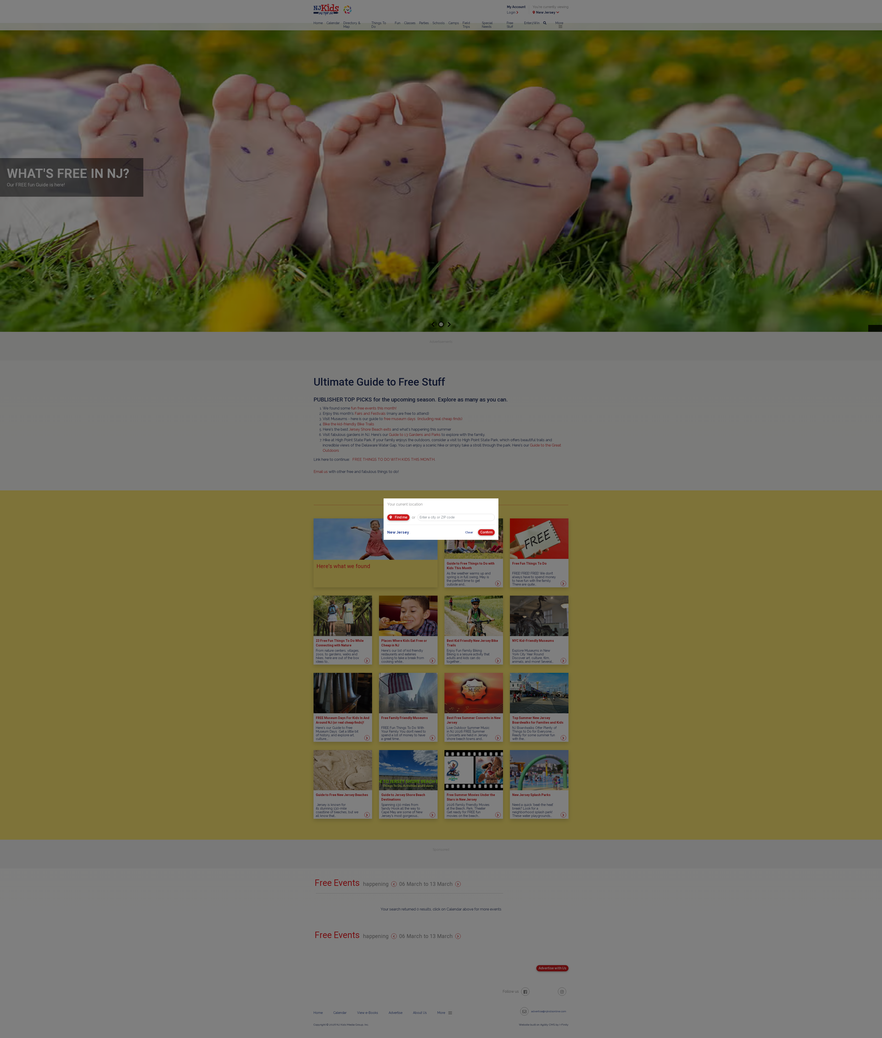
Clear (469, 532)
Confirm (486, 532)
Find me (400, 517)
